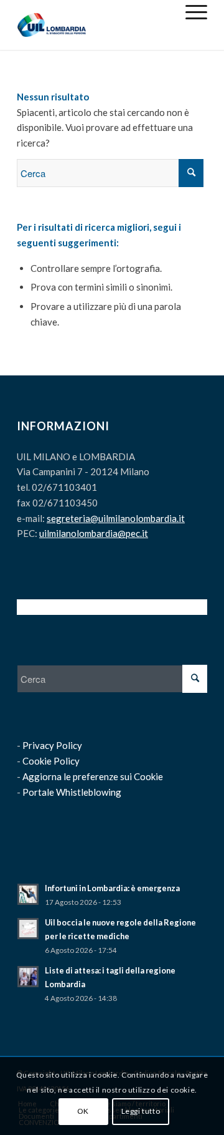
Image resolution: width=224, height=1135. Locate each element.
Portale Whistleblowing (71, 792)
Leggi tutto (141, 1111)
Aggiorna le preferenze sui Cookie (92, 776)
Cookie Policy (51, 760)
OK (83, 1111)
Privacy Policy (52, 745)
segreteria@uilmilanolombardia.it (116, 518)
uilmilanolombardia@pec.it (93, 533)
